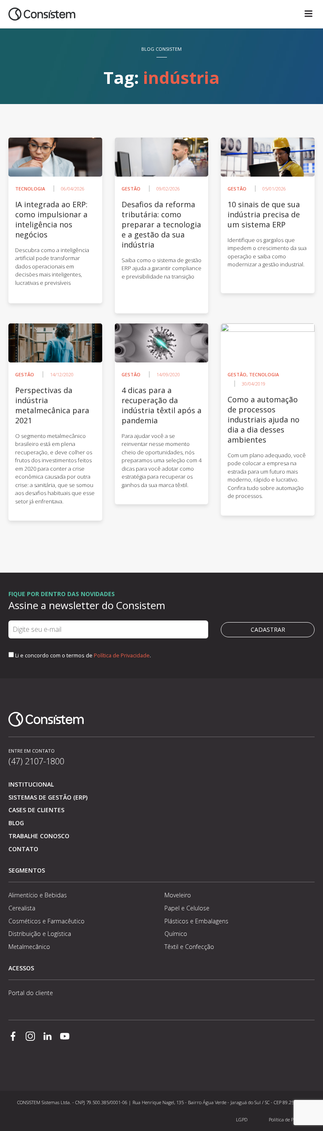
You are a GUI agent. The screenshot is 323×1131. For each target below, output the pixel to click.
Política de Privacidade (122, 655)
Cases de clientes (36, 810)
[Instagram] (30, 1037)
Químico (175, 934)
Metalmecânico (29, 947)
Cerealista (21, 908)
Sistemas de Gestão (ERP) (47, 797)
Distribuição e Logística (39, 934)
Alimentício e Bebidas (37, 895)
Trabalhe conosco (38, 836)
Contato (23, 849)
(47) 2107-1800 (36, 761)
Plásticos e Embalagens (196, 921)
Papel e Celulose (186, 908)
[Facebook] (13, 1037)
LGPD (241, 1119)
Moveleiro (177, 895)
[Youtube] (64, 1037)
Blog (16, 823)
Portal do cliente (30, 993)
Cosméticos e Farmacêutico (46, 921)
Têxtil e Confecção (189, 947)
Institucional (31, 784)
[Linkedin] (47, 1037)
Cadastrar (268, 629)
